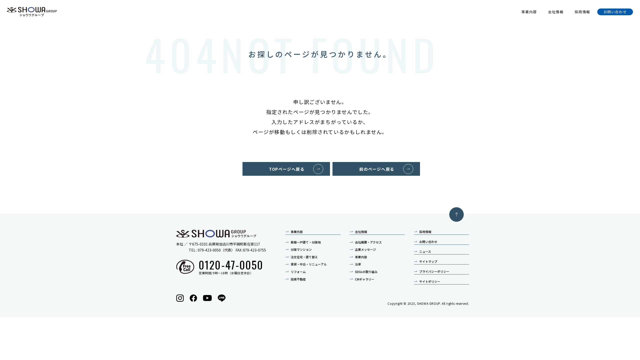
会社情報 (556, 11)
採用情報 (582, 11)
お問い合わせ (615, 11)
